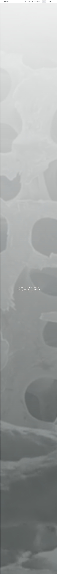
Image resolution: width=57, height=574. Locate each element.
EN (49, 1)
